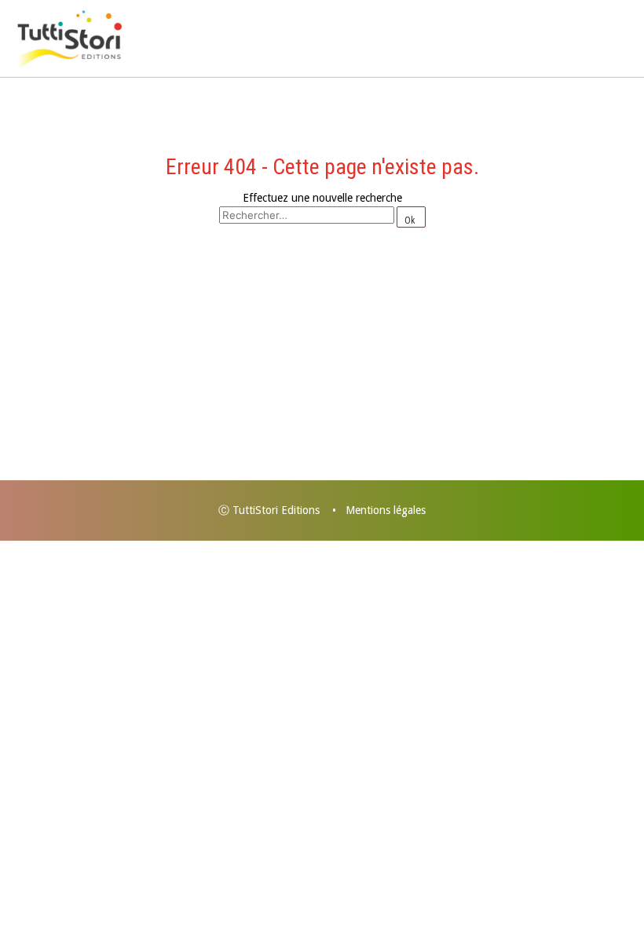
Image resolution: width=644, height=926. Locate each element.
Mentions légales (386, 510)
